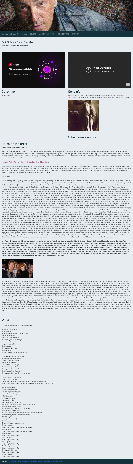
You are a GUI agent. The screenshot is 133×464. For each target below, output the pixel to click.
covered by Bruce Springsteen (14, 34)
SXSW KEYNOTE (63, 34)
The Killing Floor (36, 461)
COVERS (33, 34)
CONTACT (75, 34)
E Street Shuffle (56, 461)
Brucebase (12, 461)
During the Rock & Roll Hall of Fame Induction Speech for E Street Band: (25, 162)
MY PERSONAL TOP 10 (47, 34)
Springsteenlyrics (23, 461)
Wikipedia (46, 461)
